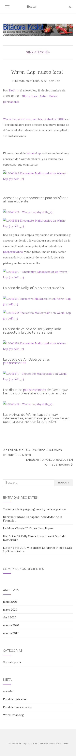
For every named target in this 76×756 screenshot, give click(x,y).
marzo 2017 (10, 633)
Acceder (8, 691)
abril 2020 (9, 617)
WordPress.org (13, 715)
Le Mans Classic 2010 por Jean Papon (28, 528)
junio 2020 (10, 602)
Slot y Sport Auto (34, 96)
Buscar (63, 482)
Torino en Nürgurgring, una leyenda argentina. (34, 509)
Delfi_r (14, 90)
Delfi (57, 81)
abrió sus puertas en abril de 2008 (41, 119)
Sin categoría (38, 52)
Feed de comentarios (17, 707)
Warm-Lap (10, 119)
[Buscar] (70, 7)
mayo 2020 (10, 609)
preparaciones (13, 252)
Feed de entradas (14, 699)
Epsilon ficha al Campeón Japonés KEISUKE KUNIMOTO (32, 452)
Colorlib (34, 743)
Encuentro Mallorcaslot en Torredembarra (49, 462)
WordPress (62, 743)
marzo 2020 (11, 625)
